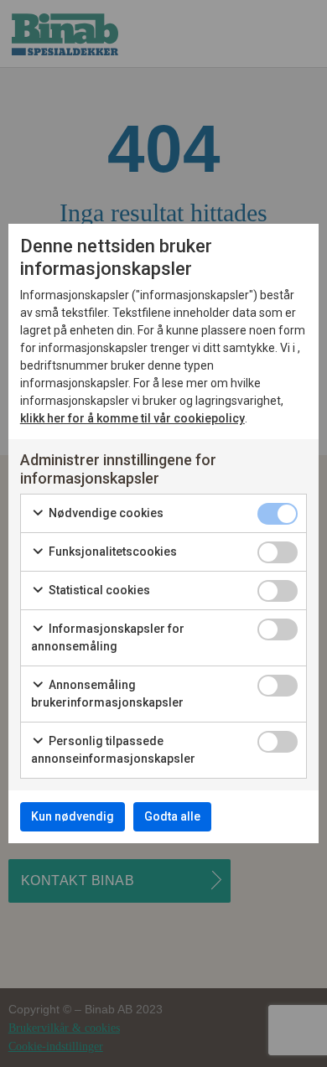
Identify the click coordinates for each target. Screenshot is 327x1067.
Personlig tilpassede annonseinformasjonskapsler (113, 749)
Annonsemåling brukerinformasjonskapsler (107, 693)
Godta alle (172, 816)
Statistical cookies (98, 590)
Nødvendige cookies (105, 513)
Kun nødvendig (72, 816)
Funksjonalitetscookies (111, 551)
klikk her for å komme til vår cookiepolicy (132, 418)
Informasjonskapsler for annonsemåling (107, 637)
